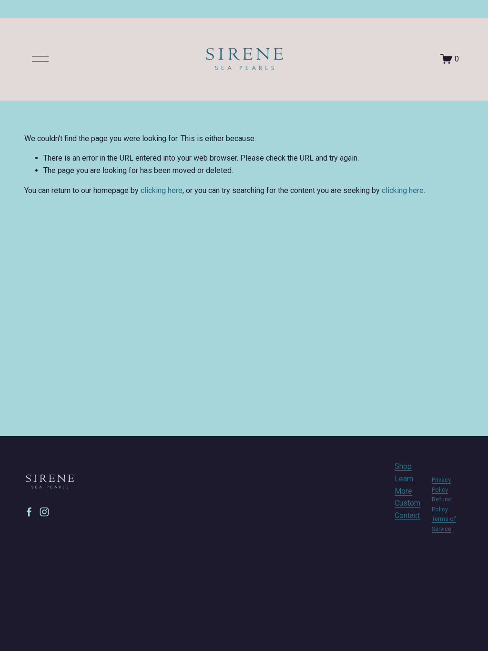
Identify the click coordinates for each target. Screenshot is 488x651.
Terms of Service (444, 523)
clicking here (162, 190)
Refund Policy (442, 504)
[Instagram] (44, 512)
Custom (407, 503)
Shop (403, 466)
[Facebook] (29, 512)
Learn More (404, 485)
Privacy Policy (441, 484)
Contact (407, 515)
